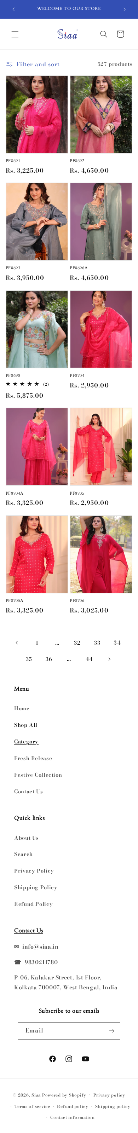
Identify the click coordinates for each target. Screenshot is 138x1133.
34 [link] (117, 642)
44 (89, 659)
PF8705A (15, 600)
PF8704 (77, 375)
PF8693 (13, 268)
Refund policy (72, 1106)
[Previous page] (17, 642)
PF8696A (79, 268)
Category (26, 741)
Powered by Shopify (64, 1095)
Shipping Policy (35, 887)
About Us (26, 838)
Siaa (36, 1095)
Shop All (26, 725)
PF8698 (13, 375)
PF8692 (77, 160)
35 (29, 659)
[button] (15, 34)
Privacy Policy (34, 871)
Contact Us (28, 791)
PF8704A (15, 493)
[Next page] (109, 659)
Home (22, 708)
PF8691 (13, 160)
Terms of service (32, 1106)
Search (23, 854)
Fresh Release (33, 758)
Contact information (72, 1117)
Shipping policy (112, 1106)
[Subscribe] (111, 1031)
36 (49, 659)
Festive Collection (38, 775)
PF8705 (77, 493)
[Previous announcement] (13, 9)
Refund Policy (33, 904)
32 (77, 643)
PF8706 (77, 600)
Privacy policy (109, 1095)
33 (97, 643)
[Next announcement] (124, 9)
